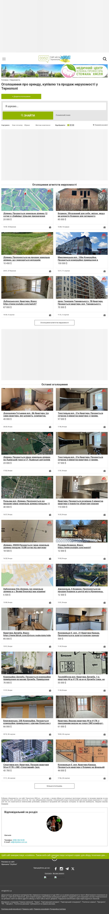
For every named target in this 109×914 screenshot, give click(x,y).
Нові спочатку (17, 125)
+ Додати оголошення (21, 96)
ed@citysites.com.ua (19, 842)
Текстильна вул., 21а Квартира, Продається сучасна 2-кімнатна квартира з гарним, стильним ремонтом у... (80, 416)
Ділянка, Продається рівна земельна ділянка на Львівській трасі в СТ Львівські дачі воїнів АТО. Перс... (26, 460)
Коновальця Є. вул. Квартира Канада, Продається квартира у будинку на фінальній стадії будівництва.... (81, 767)
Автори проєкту (58, 873)
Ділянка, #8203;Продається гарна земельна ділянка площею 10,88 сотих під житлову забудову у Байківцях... (26, 547)
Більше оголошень (54, 786)
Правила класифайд (41, 909)
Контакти (48, 873)
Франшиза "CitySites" (9, 864)
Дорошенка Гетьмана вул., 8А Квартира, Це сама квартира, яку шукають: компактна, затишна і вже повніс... (26, 416)
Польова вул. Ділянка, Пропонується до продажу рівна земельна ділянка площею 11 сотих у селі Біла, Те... (26, 503)
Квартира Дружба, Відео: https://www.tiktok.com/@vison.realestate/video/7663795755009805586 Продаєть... (27, 635)
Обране (27, 125)
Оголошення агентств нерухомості (54, 323)
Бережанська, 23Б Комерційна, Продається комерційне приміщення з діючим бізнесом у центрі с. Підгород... (27, 723)
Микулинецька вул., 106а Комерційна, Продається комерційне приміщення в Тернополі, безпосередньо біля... (78, 260)
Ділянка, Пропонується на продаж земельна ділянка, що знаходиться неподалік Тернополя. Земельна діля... (26, 260)
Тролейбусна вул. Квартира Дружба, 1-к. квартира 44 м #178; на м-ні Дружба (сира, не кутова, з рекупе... (81, 679)
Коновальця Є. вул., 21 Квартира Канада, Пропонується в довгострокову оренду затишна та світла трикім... (79, 635)
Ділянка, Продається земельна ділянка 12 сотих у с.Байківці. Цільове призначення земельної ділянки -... (25, 216)
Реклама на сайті (7, 862)
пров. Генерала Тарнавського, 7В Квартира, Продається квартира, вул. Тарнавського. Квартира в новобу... (80, 304)
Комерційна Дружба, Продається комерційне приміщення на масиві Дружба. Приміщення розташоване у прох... (27, 679)
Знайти (29, 115)
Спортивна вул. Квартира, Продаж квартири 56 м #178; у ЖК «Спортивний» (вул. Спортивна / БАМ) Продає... (26, 767)
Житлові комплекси (42, 125)
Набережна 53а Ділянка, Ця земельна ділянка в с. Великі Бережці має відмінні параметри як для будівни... (24, 591)
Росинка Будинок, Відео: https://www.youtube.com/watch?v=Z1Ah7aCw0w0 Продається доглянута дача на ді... (81, 549)
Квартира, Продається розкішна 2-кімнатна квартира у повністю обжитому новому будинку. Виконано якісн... (80, 503)
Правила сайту (27, 909)
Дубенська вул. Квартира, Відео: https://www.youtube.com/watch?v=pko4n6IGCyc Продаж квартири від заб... (25, 304)
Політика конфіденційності (11, 909)
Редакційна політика (58, 909)
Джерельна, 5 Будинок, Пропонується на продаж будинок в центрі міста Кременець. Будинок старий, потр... (80, 591)
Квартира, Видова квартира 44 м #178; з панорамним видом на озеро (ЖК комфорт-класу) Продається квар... (81, 723)
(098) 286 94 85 (18, 840)
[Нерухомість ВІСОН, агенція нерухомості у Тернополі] (49, 192)
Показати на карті (101, 125)
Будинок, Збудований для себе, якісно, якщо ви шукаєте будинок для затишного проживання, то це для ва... (81, 216)
